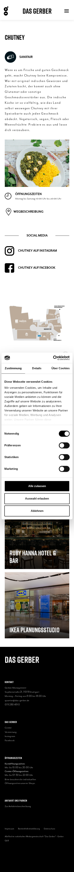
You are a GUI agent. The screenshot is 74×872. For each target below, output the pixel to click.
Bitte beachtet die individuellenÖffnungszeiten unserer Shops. (20, 781)
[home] (9, 11)
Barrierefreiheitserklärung (29, 829)
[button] (66, 11)
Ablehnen (37, 510)
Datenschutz (49, 829)
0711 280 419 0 (12, 704)
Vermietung (11, 732)
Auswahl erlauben (37, 498)
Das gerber (22, 659)
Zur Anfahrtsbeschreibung (18, 806)
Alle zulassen (37, 486)
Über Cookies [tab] (60, 368)
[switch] (64, 445)
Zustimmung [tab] (13, 368)
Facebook (10, 740)
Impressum (9, 829)
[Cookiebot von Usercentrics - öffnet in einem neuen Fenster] (53, 357)
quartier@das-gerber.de (17, 700)
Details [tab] (36, 368)
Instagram (10, 736)
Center (8, 727)
